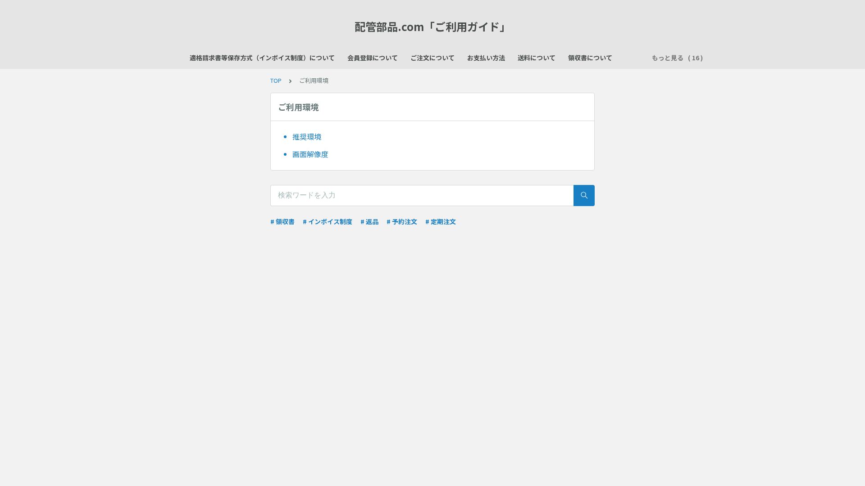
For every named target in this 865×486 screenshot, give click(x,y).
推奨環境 (306, 136)
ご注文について (432, 57)
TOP (276, 80)
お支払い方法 (486, 57)
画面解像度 (310, 153)
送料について (536, 57)
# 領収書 (282, 221)
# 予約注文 (402, 221)
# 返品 (369, 221)
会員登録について (372, 57)
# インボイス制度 (327, 221)
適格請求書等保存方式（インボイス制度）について (262, 57)
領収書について (590, 57)
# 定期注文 (440, 221)
